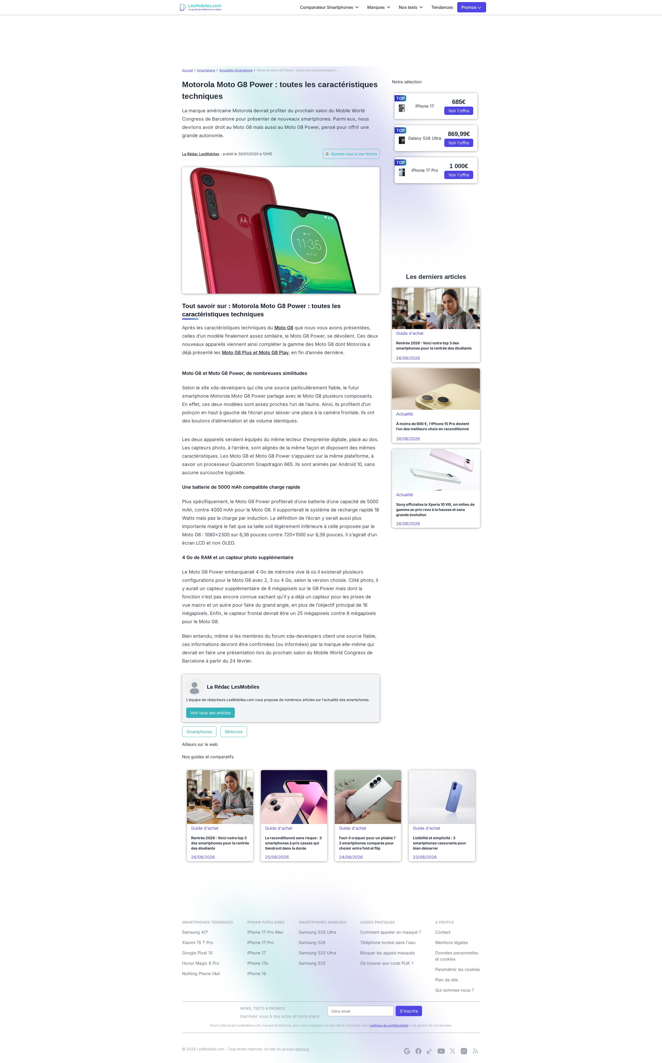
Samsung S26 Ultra (317, 932)
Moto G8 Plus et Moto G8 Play (255, 352)
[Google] (407, 1051)
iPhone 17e (257, 963)
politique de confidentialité (389, 1025)
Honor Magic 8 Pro (200, 963)
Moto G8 (283, 327)
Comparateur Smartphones (326, 7)
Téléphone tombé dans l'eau (387, 942)
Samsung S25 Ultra (317, 952)
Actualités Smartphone (236, 70)
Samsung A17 (195, 932)
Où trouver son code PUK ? (386, 963)
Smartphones (199, 731)
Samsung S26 (312, 942)
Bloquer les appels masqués (387, 952)
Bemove (302, 1049)
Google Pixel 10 (197, 952)
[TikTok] (429, 1051)
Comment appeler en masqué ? (390, 932)
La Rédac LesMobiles (200, 154)
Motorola (234, 731)
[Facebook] (418, 1051)
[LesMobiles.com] (200, 7)
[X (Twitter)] (452, 1051)
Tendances (442, 7)
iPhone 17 (256, 952)
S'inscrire (409, 1011)
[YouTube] (441, 1051)
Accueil (187, 70)
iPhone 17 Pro (260, 942)
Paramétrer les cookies (457, 969)
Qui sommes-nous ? (454, 990)
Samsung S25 (312, 963)
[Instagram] (464, 1051)
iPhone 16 (256, 973)
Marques (376, 7)
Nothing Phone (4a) (201, 973)
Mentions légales (451, 942)
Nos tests (408, 7)
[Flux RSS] (475, 1051)
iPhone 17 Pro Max (265, 932)
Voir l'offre (458, 110)
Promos (469, 7)
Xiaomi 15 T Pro (197, 942)
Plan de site (446, 979)
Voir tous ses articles (210, 712)
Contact (442, 932)
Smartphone (206, 70)
